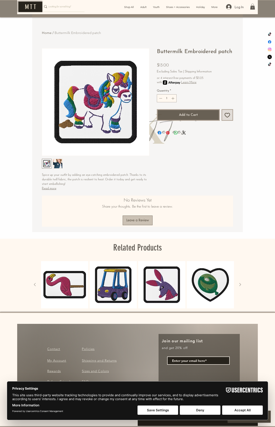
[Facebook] (269, 42)
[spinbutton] (167, 98)
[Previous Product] (34, 284)
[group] (137, 285)
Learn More (188, 82)
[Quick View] (64, 284)
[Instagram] (269, 49)
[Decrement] (160, 98)
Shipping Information (198, 71)
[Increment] (173, 98)
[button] (252, 6)
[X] (269, 57)
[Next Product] (240, 284)
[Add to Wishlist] (227, 115)
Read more (49, 188)
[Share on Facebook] (159, 132)
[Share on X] (184, 132)
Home (47, 33)
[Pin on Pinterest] (167, 132)
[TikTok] (269, 34)
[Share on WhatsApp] (176, 132)
